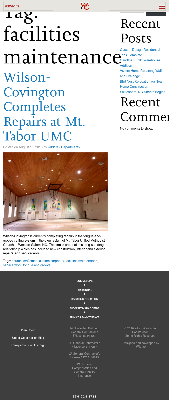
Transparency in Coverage (28, 345)
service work (12, 265)
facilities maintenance (81, 260)
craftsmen (30, 260)
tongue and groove (36, 265)
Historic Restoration (84, 299)
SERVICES (12, 6)
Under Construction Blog (28, 338)
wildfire (53, 147)
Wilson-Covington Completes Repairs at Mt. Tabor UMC (44, 106)
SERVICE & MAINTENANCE (84, 317)
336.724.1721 (84, 396)
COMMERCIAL (84, 280)
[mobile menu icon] (162, 6)
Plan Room (28, 330)
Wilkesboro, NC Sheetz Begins (142, 91)
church (17, 260)
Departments (70, 147)
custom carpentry (51, 260)
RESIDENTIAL (84, 289)
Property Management (84, 308)
